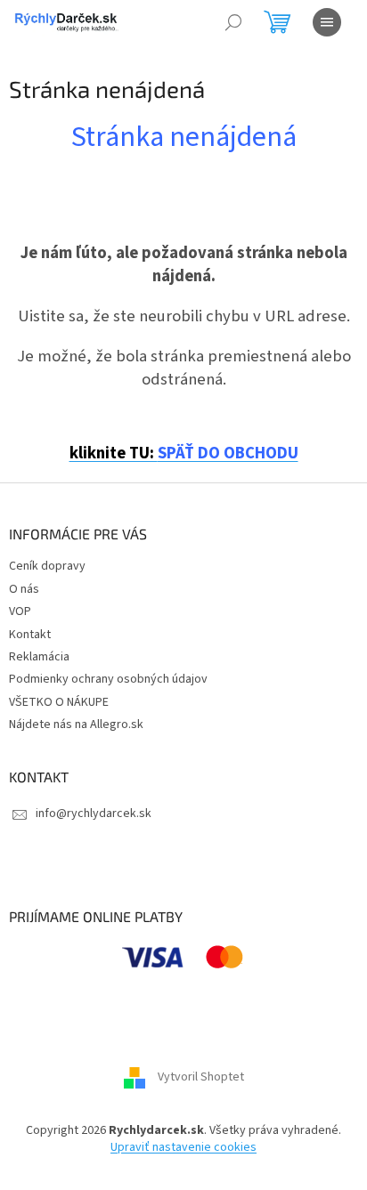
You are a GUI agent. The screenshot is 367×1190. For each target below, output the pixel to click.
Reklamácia (39, 657)
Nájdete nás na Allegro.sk (76, 724)
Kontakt (30, 635)
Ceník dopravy (47, 566)
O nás (24, 589)
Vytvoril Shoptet (201, 1077)
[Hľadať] (233, 22)
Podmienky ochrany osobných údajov (108, 679)
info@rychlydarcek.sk (93, 813)
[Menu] (327, 22)
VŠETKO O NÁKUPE (59, 702)
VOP (20, 611)
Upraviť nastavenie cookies (183, 1147)
